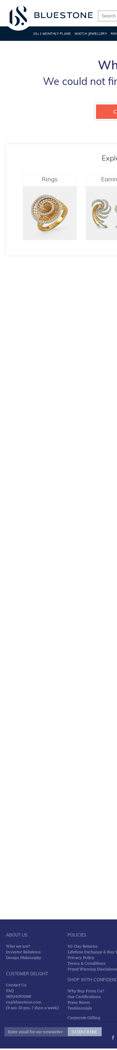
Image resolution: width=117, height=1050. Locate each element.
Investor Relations (23, 952)
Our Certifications (84, 996)
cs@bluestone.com (23, 1002)
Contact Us (16, 985)
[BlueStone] (51, 15)
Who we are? (18, 946)
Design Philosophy (23, 957)
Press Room (79, 1002)
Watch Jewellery (90, 34)
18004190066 (18, 996)
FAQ (10, 990)
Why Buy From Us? (86, 991)
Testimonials (80, 1008)
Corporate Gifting (84, 1017)
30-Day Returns (83, 946)
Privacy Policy (81, 957)
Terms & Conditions (87, 963)
